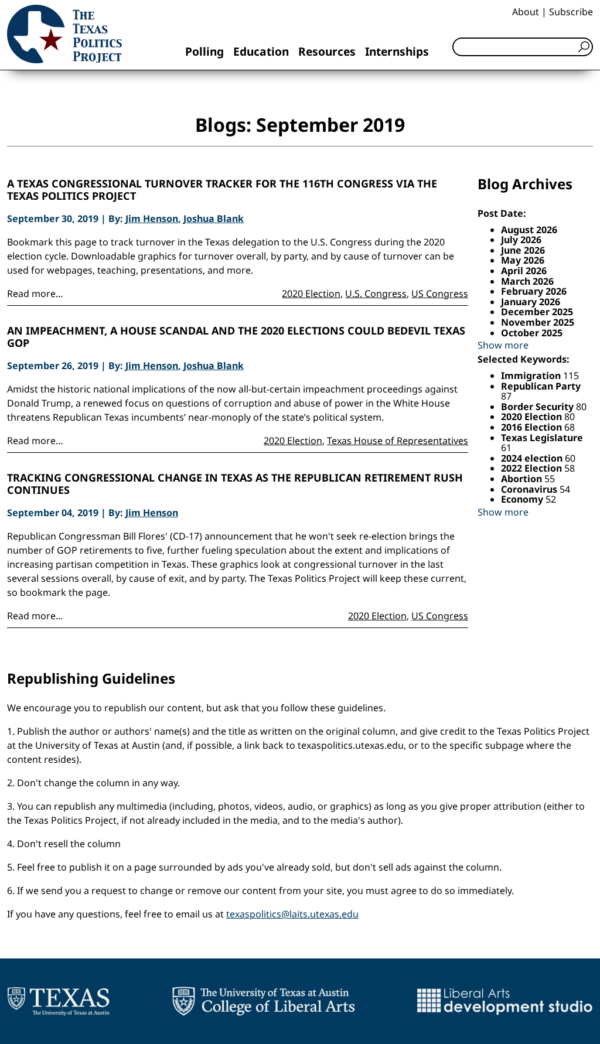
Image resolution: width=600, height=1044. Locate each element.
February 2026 (534, 291)
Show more (503, 345)
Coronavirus (530, 489)
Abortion (522, 478)
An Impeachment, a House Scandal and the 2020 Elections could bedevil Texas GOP (236, 337)
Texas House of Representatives (397, 440)
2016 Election (532, 427)
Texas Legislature (542, 437)
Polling (204, 51)
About (525, 11)
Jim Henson (151, 218)
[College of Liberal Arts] (263, 1001)
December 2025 (537, 311)
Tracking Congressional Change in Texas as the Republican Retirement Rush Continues (235, 484)
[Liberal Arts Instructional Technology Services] (505, 1001)
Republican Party (541, 386)
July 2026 (521, 239)
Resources (327, 51)
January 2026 (530, 301)
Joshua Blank (213, 218)
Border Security (538, 406)
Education (261, 51)
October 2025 (531, 332)
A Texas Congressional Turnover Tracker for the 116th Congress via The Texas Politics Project (222, 190)
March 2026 (527, 281)
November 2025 (537, 322)
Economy (523, 499)
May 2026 (522, 260)
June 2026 (523, 250)
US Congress (439, 293)
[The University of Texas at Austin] (58, 1001)
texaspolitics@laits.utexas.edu (292, 913)
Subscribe (571, 11)
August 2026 (529, 229)
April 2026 (524, 270)
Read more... (35, 293)
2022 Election (532, 468)
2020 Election (311, 293)
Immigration (532, 375)
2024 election (533, 458)
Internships (397, 51)
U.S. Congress (376, 293)
